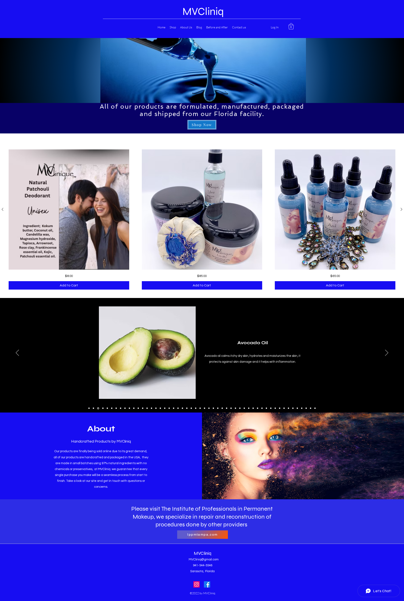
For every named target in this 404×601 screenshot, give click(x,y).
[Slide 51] (310, 408)
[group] (202, 219)
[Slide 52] (315, 408)
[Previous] (17, 353)
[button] (291, 26)
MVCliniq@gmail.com (204, 559)
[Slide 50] (306, 408)
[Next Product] (401, 209)
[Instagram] (196, 584)
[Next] (386, 353)
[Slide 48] (297, 408)
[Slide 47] (293, 408)
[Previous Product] (2, 209)
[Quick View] (69, 209)
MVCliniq (203, 11)
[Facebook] (207, 584)
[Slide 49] (301, 408)
